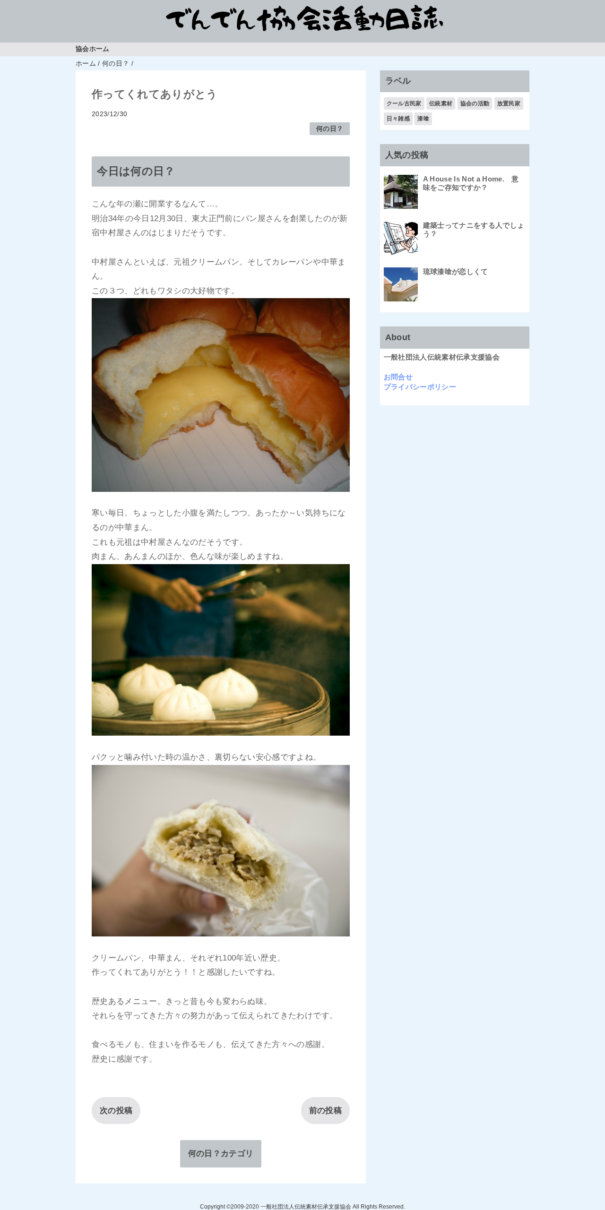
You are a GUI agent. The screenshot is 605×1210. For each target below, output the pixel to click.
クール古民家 (404, 103)
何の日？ (329, 128)
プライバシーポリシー (420, 387)
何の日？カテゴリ (221, 1153)
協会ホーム (93, 48)
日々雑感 (398, 118)
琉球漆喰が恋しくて (455, 271)
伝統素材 (440, 103)
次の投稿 (116, 1110)
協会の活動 (475, 103)
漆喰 (423, 118)
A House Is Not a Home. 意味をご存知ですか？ (471, 183)
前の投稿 (325, 1110)
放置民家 (508, 103)
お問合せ (398, 377)
